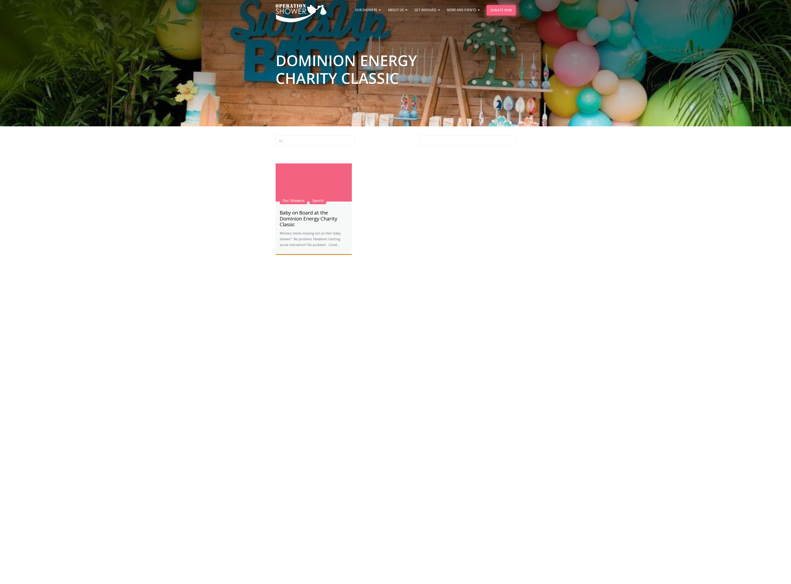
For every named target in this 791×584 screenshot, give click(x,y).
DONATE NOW (501, 10)
